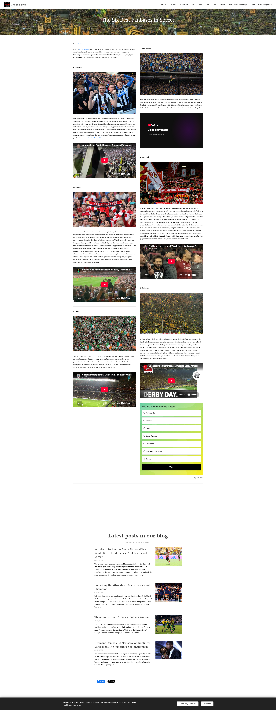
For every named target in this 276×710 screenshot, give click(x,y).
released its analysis (123, 624)
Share (102, 681)
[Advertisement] (138, 508)
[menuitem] (164, 4)
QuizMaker (198, 477)
